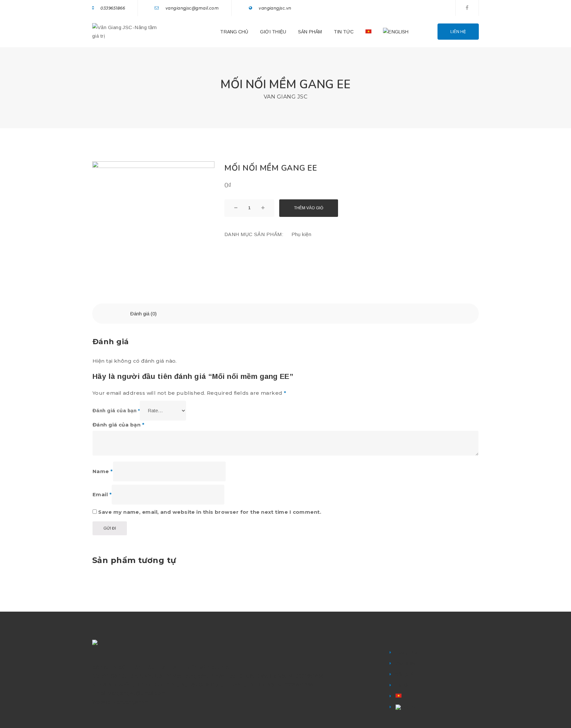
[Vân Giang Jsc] (95, 642)
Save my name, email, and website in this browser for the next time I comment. (209, 512)
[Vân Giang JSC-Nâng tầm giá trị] (125, 31)
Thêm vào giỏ (308, 208)
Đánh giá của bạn (116, 410)
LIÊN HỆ (458, 31)
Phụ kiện (301, 234)
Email (102, 494)
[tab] (143, 313)
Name (103, 471)
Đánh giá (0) (143, 313)
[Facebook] (467, 8)
